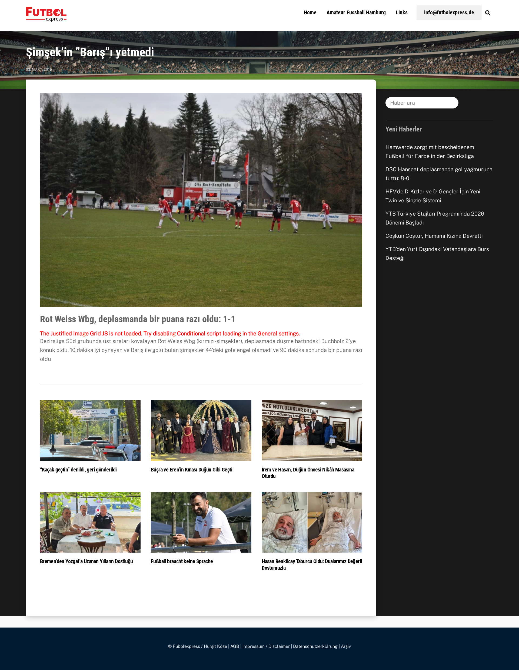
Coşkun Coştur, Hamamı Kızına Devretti (434, 236)
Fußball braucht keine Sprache (182, 561)
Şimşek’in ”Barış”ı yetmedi (90, 52)
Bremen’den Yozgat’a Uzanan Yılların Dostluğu (86, 561)
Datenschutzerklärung (315, 646)
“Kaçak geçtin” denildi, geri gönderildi (78, 469)
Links (402, 12)
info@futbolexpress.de (449, 12)
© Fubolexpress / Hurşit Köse (197, 646)
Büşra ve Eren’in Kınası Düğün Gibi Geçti (191, 469)
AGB (234, 646)
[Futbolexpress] (46, 18)
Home (310, 12)
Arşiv (346, 646)
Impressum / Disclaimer (266, 646)
